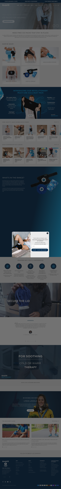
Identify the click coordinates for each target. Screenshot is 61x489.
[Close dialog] (47, 233)
